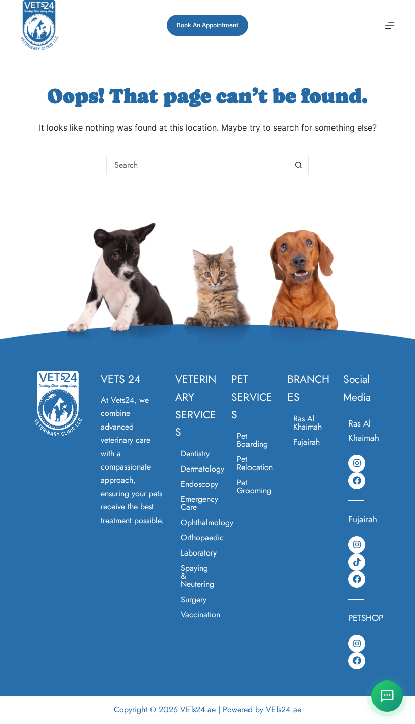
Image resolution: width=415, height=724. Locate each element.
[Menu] (389, 25)
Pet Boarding (252, 440)
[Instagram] (356, 463)
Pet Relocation (255, 463)
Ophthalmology (201, 522)
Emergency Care (199, 503)
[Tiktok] (356, 562)
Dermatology (201, 469)
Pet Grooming (254, 486)
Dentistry (195, 453)
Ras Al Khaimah (307, 423)
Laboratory (199, 553)
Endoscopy (199, 484)
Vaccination (200, 614)
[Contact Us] (387, 696)
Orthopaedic (201, 537)
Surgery (193, 599)
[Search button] (298, 165)
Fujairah (306, 442)
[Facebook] (356, 480)
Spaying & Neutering (197, 576)
